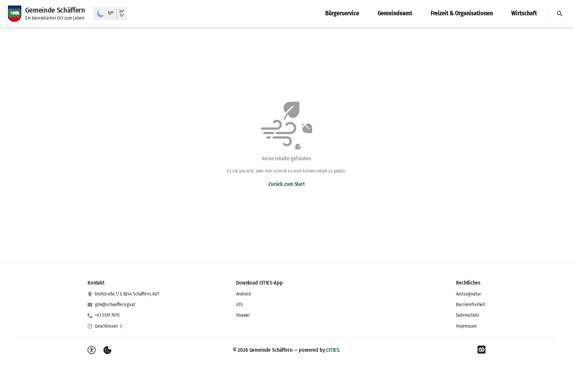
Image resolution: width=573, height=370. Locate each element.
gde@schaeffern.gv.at (115, 304)
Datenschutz (467, 315)
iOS (239, 304)
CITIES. (333, 350)
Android (243, 294)
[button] (109, 326)
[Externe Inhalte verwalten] (107, 350)
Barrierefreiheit (470, 304)
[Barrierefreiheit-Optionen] (92, 350)
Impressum (466, 326)
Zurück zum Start (286, 184)
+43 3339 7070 (107, 315)
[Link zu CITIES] (481, 350)
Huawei (243, 315)
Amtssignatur (468, 294)
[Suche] (559, 13)
